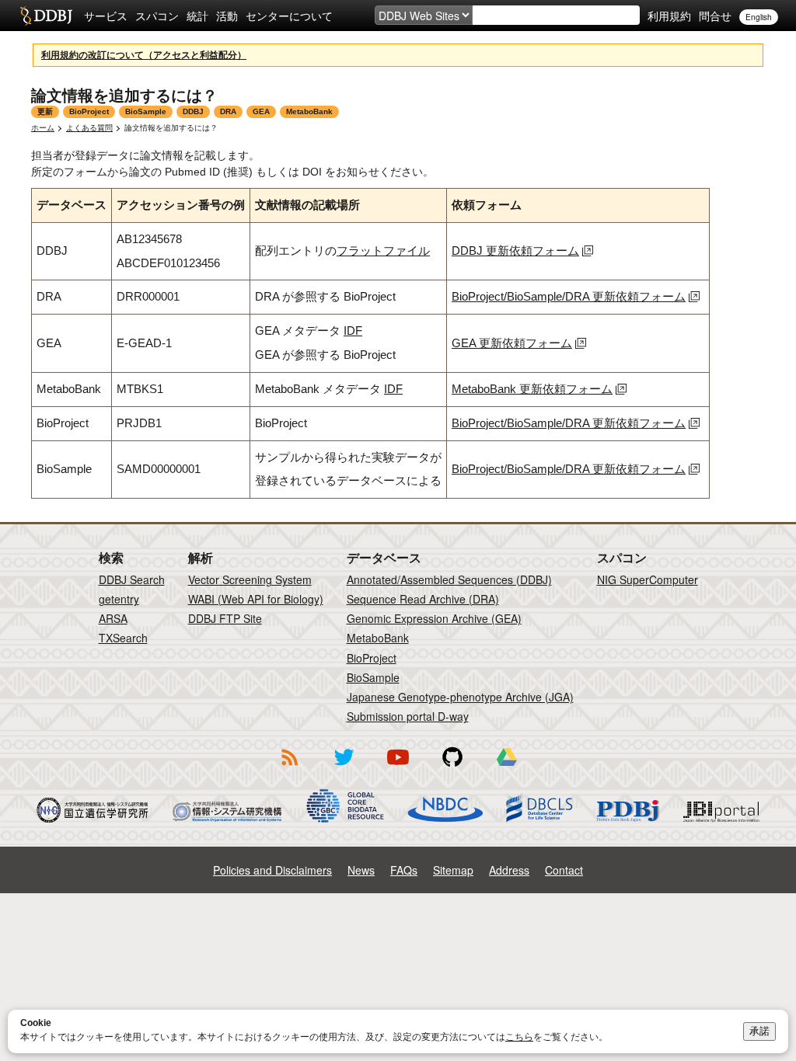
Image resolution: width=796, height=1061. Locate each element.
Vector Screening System (250, 579)
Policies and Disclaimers (272, 870)
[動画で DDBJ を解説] (398, 768)
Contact (564, 870)
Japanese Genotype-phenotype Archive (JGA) (460, 696)
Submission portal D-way (408, 716)
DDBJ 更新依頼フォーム (515, 250)
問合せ (715, 15)
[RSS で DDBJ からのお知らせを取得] (289, 768)
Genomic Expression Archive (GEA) (434, 618)
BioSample (373, 677)
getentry (119, 599)
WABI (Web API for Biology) (255, 599)
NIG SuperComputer (647, 579)
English (758, 17)
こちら (519, 1036)
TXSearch (123, 637)
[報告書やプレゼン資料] (506, 768)
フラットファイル (383, 250)
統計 (197, 15)
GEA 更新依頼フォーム (512, 343)
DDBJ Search (132, 579)
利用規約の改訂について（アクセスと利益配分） (143, 55)
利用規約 (669, 15)
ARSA (113, 618)
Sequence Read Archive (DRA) (423, 599)
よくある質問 (89, 127)
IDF (353, 330)
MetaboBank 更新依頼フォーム (532, 388)
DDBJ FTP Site (225, 618)
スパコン (157, 15)
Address (509, 870)
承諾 (759, 1031)
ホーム (42, 127)
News (361, 870)
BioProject (371, 658)
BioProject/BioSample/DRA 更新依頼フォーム (569, 296)
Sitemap (453, 870)
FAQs (403, 870)
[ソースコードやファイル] (452, 768)
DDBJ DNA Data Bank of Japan (46, 15)
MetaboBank (378, 637)
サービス (105, 15)
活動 (227, 15)
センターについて (289, 15)
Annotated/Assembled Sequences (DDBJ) (449, 579)
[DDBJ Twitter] (343, 768)
